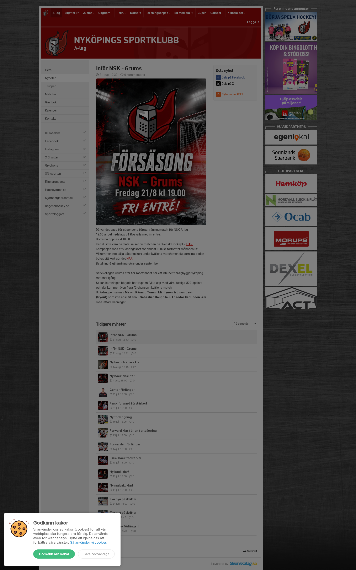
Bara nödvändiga (96, 554)
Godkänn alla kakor (54, 554)
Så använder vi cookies (88, 542)
